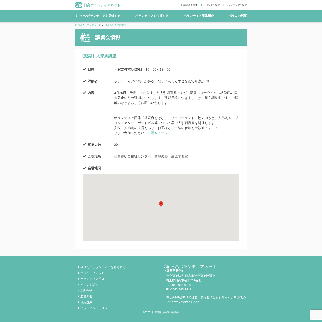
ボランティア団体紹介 (199, 15)
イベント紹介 (89, 284)
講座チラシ (159, 133)
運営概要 (86, 296)
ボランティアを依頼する (152, 15)
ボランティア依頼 (92, 273)
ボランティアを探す (236, 5)
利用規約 (86, 302)
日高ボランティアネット (102, 5)
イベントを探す (211, 5)
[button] (161, 204)
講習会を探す (190, 5)
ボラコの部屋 (238, 15)
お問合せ (86, 290)
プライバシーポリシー (95, 308)
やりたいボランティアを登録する (97, 15)
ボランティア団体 (92, 279)
